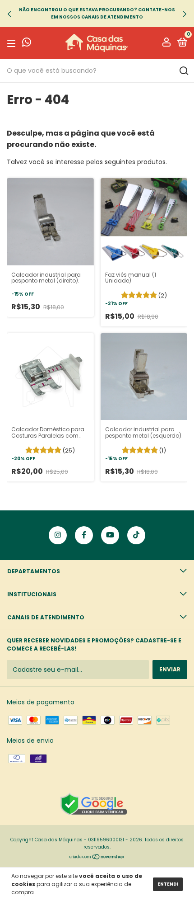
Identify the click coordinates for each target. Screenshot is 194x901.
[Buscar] (183, 71)
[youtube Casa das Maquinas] (110, 535)
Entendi (167, 884)
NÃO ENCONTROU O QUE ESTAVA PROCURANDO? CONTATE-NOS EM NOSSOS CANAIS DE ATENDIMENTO (97, 13)
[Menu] (13, 43)
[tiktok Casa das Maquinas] (136, 535)
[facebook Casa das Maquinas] (84, 535)
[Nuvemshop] (97, 857)
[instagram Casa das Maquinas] (58, 535)
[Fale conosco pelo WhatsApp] (26, 43)
